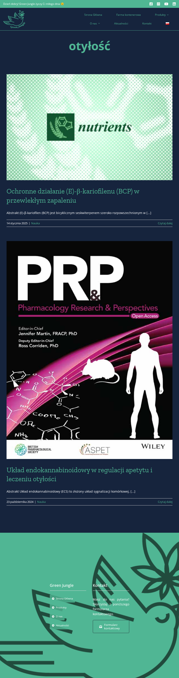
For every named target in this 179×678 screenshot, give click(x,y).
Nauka (35, 223)
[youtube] (166, 4)
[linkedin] (174, 4)
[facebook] (151, 4)
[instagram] (158, 4)
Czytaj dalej (165, 223)
